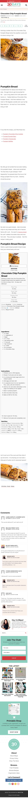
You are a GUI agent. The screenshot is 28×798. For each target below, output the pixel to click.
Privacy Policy (14, 758)
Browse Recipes (14, 770)
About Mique (14, 756)
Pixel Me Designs (16, 795)
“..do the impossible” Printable (21, 680)
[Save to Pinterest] (11, 26)
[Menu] (2, 5)
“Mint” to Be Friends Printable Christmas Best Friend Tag (20, 695)
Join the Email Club (14, 780)
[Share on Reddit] (16, 26)
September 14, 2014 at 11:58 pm (13, 518)
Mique (9, 556)
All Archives (3, 486)
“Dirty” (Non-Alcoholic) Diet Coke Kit (7, 695)
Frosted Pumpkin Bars (9, 136)
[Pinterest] (12, 784)
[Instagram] (15, 784)
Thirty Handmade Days (14, 5)
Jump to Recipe (4, 17)
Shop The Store (14, 761)
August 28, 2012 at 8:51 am (12, 572)
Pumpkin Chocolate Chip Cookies (13, 134)
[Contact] (18, 784)
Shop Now (14, 732)
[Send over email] (20, 26)
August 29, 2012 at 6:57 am (13, 581)
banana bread (22, 232)
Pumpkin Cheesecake (9, 139)
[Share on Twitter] (7, 26)
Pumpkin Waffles (8, 141)
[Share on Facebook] (3, 26)
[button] (11, 268)
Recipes (12, 486)
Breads (8, 486)
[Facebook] (10, 784)
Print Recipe (14, 266)
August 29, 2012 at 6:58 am (13, 557)
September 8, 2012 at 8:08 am (12, 529)
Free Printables (14, 768)
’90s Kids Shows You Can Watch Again (7, 680)
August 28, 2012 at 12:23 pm (12, 546)
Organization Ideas (14, 773)
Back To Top (20, 792)
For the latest (15, 1)
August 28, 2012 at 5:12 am (12, 594)
